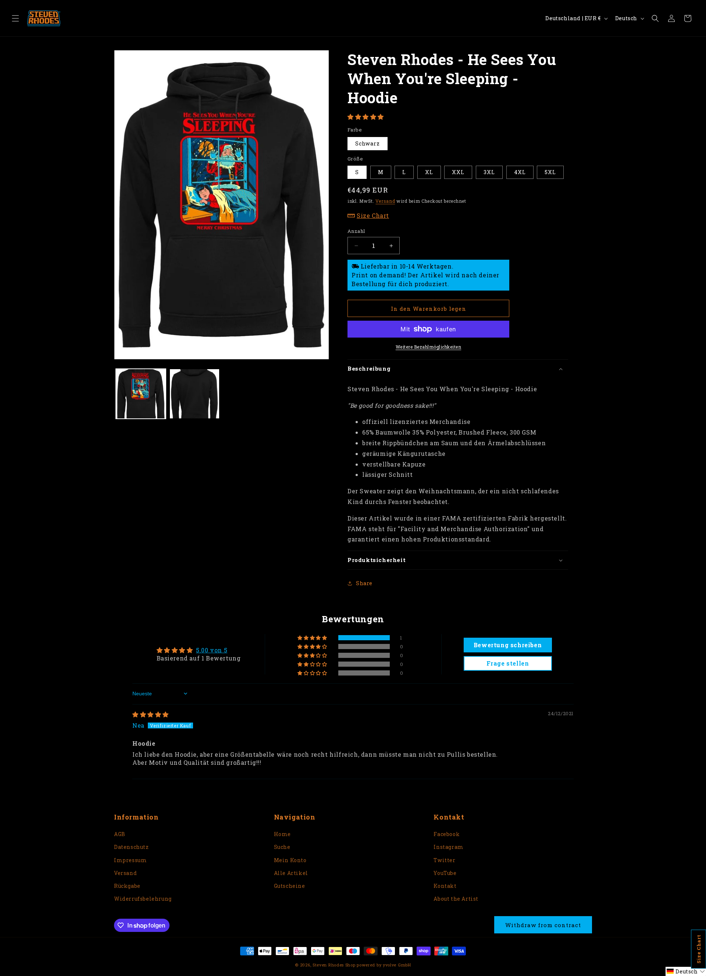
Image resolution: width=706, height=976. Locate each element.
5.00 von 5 (211, 650)
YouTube (445, 872)
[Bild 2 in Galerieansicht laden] (195, 394)
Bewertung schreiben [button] (508, 645)
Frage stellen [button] (507, 663)
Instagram (448, 846)
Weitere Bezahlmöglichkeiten (428, 347)
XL (429, 172)
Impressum (130, 860)
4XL (520, 172)
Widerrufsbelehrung (143, 898)
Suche (282, 846)
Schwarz (367, 143)
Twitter (444, 860)
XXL (458, 172)
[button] (15, 18)
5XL (550, 172)
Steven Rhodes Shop (334, 965)
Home (282, 834)
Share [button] (364, 583)
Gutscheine (289, 885)
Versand (385, 201)
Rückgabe (127, 885)
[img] (150, 714)
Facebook (447, 834)
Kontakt (445, 885)
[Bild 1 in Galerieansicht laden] (141, 394)
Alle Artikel (291, 872)
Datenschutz (131, 846)
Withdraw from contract (543, 925)
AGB (119, 834)
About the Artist (456, 898)
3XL (489, 172)
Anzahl (356, 231)
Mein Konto (290, 860)
